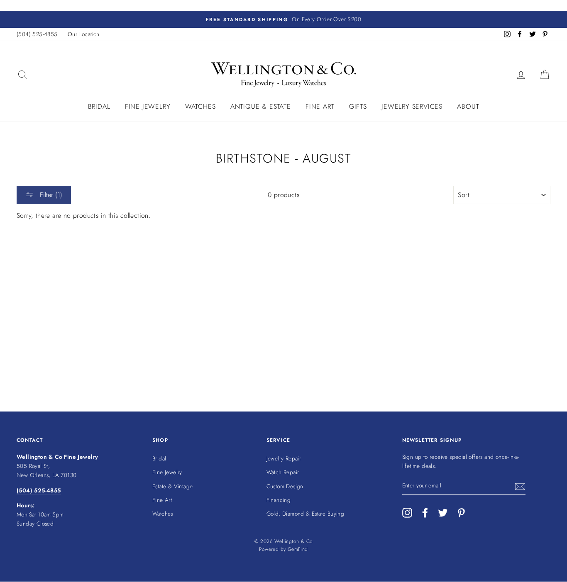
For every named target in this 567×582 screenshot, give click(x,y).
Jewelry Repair (283, 458)
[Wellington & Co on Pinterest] (461, 513)
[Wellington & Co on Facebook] (425, 513)
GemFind (298, 549)
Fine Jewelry (148, 106)
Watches (200, 106)
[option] (283, 19)
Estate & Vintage (172, 486)
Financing (278, 500)
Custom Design (284, 486)
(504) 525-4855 (37, 34)
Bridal (99, 106)
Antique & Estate (260, 106)
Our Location (84, 34)
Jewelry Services (411, 106)
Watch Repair (282, 472)
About (468, 106)
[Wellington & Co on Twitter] (443, 513)
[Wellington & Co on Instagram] (407, 513)
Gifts (358, 106)
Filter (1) (50, 195)
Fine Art (319, 106)
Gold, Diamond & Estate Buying (305, 513)
